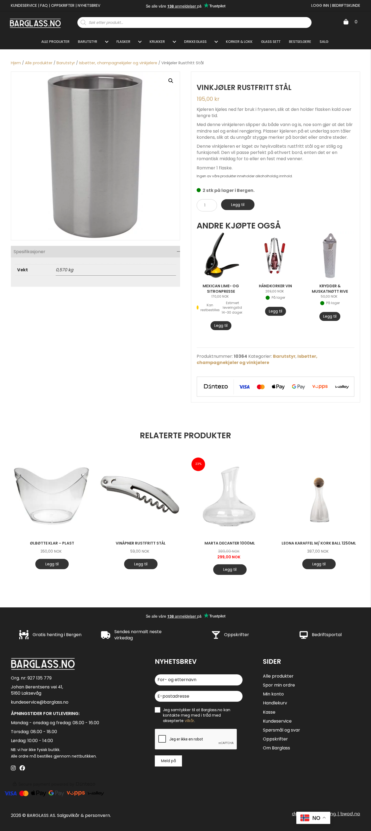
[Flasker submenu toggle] (139, 41)
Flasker (123, 41)
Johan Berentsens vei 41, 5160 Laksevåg (37, 690)
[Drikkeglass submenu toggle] (216, 41)
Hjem (16, 63)
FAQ (44, 5)
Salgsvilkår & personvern (83, 815)
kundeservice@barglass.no (39, 702)
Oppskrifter (62, 5)
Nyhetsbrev (89, 5)
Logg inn (320, 5)
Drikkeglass (195, 41)
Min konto (273, 694)
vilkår (189, 720)
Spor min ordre (279, 685)
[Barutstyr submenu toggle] (106, 41)
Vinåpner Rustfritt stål (141, 543)
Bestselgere (300, 41)
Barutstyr (87, 41)
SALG (324, 41)
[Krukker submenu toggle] (174, 41)
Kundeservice (24, 5)
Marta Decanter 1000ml (230, 543)
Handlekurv (275, 703)
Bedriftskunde (346, 5)
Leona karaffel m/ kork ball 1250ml (319, 543)
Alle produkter (55, 41)
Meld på (168, 761)
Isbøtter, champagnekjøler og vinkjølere (118, 63)
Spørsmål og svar (281, 730)
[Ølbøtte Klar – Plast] (52, 496)
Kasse (269, 712)
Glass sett (271, 41)
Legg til (237, 204)
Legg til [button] (221, 325)
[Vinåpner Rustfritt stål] (141, 496)
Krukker (157, 41)
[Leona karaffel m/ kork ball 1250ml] (319, 496)
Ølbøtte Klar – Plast (52, 543)
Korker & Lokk (239, 41)
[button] (171, 81)
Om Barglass (276, 748)
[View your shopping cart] (346, 22)
